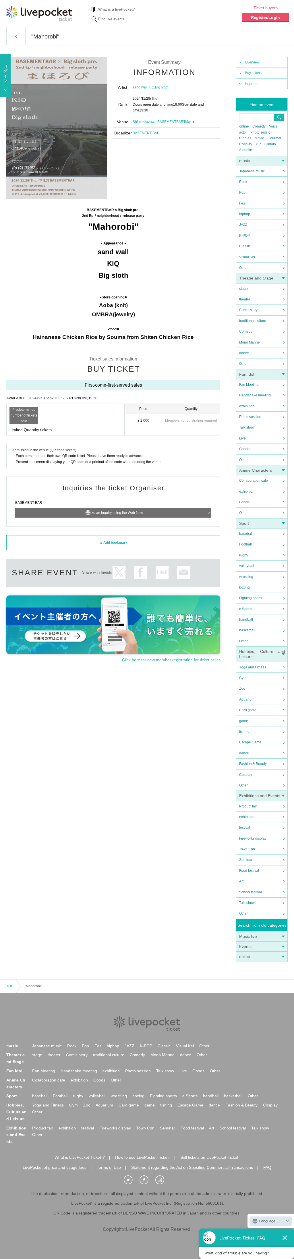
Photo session (261, 132)
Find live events (111, 19)
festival (244, 828)
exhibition (246, 406)
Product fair (248, 806)
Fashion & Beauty (253, 764)
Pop (242, 192)
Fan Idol (246, 374)
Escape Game (250, 742)
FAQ (267, 1167)
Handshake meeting (255, 395)
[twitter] (131, 1180)
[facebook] (147, 1180)
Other (243, 268)
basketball (247, 630)
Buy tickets (253, 73)
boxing (244, 587)
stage (243, 289)
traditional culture (252, 321)
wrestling (246, 577)
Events (245, 946)
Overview (252, 62)
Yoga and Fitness (252, 667)
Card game (248, 710)
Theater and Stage (256, 278)
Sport (244, 523)
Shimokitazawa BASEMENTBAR (158, 122)
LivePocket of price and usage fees (54, 1167)
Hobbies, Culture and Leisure (16, 1112)
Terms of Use (109, 1167)
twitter (119, 572)
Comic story (248, 310)
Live (242, 438)
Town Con (247, 849)
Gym (242, 678)
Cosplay (245, 144)
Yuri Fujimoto (266, 144)
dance (244, 353)
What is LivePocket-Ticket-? (80, 1157)
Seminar (245, 860)
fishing (244, 732)
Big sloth (162, 87)
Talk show (247, 427)
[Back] (16, 36)
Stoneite (245, 150)
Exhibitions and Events (259, 795)
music (244, 160)
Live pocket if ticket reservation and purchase (39, 13)
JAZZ (243, 225)
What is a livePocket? (116, 9)
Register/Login (265, 17)
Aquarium (246, 699)
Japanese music (252, 171)
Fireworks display (252, 838)
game (243, 721)
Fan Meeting (249, 385)
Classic (245, 246)
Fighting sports (250, 598)
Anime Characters (255, 470)
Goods (244, 449)
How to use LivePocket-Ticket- (142, 1157)
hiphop (244, 214)
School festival (250, 892)
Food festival (249, 871)
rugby (243, 555)
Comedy (259, 126)
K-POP (244, 236)
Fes (242, 203)
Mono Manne (249, 342)
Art (241, 881)
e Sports (245, 609)
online (244, 126)
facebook (140, 572)
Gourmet (274, 138)
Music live (248, 936)
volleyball (246, 566)
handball (246, 620)
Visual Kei (247, 257)
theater (244, 299)
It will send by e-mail (183, 572)
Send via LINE (162, 572)
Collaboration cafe (253, 481)
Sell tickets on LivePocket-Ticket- (210, 1157)
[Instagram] (162, 1180)
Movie (259, 138)
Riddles (245, 138)
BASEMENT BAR (146, 133)
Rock (243, 182)
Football (245, 544)
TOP (9, 986)
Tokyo (188, 122)
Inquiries (251, 84)
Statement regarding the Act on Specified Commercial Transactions (192, 1167)
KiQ (151, 87)
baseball (246, 534)
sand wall (140, 87)
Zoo (242, 689)
